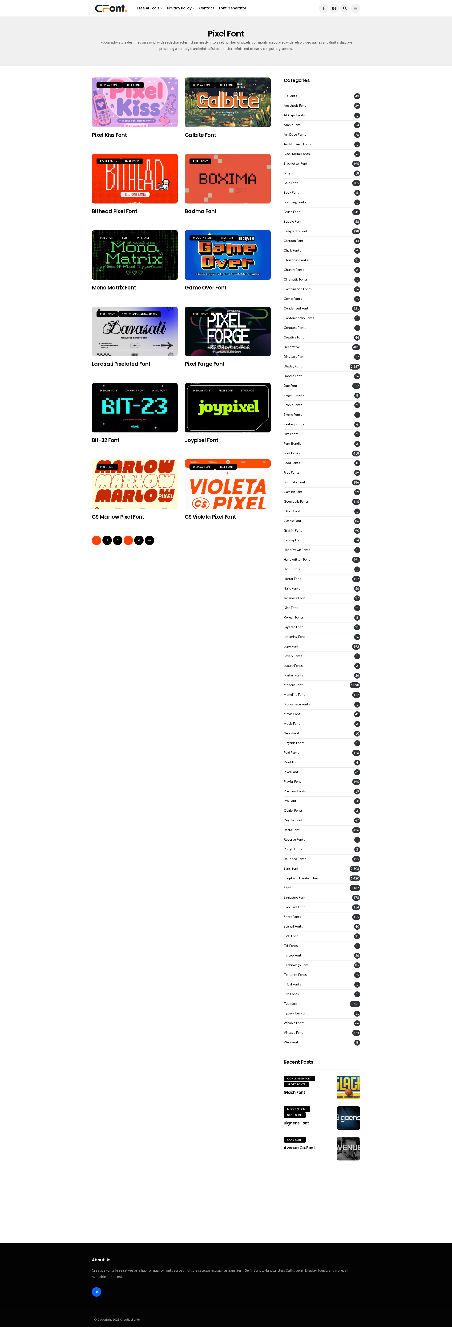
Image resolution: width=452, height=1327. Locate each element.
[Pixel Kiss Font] (135, 102)
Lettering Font (294, 637)
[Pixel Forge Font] (228, 331)
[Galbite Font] (228, 102)
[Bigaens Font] (348, 1118)
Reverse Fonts (294, 839)
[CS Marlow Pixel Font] (135, 484)
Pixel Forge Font (204, 364)
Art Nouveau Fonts (298, 144)
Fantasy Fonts (294, 424)
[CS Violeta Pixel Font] (228, 484)
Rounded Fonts (295, 859)
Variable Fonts (294, 1023)
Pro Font (290, 801)
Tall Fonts (291, 946)
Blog (287, 173)
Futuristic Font (294, 482)
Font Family (108, 161)
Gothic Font (292, 521)
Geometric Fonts (296, 501)
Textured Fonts (295, 975)
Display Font (109, 85)
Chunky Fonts (294, 270)
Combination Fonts (298, 289)
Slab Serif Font (294, 907)
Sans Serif (291, 868)
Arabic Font (292, 125)
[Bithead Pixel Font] (135, 179)
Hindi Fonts (292, 569)
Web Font (291, 1042)
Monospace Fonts (297, 704)
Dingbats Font (294, 356)
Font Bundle (293, 443)
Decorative (292, 347)
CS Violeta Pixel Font (210, 517)
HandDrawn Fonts (297, 550)
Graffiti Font (293, 530)
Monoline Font (294, 694)
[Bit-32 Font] (135, 408)
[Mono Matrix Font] (135, 255)
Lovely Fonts (293, 656)
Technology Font (296, 965)
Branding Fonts (295, 202)
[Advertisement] (322, 1201)
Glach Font (294, 1092)
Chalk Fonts (292, 250)
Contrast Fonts (295, 328)
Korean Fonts (294, 617)
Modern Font (203, 238)
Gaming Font (135, 390)
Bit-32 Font (105, 440)
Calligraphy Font (295, 231)
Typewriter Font (296, 1013)
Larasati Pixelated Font (121, 364)
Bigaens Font (296, 1123)
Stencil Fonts (293, 926)
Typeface (143, 238)
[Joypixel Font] (228, 408)
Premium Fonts (295, 791)
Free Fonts (291, 472)
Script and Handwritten (139, 314)
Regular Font (293, 820)
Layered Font (293, 627)
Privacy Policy (179, 8)
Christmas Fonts (296, 260)
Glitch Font (292, 511)
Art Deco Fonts (295, 134)
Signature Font (295, 897)
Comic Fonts (293, 299)
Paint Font (291, 762)
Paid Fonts (291, 752)
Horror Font (292, 579)
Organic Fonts (294, 743)
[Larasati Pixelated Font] (135, 331)
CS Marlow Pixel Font (118, 517)
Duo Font (290, 385)
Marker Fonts (293, 675)
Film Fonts (291, 434)
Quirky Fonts (293, 810)
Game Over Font (205, 287)
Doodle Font (293, 376)
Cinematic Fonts (296, 279)
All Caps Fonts (294, 115)
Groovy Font (293, 540)
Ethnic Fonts (293, 405)
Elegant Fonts (294, 395)
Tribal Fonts (292, 984)
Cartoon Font (293, 241)
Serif (125, 238)
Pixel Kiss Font (109, 135)
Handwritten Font (297, 559)
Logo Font (291, 646)
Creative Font (294, 337)
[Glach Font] (348, 1087)
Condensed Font (296, 308)
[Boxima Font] (228, 179)
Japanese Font (294, 598)
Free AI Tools (148, 8)
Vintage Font (293, 1032)
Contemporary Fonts (299, 318)
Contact (206, 8)
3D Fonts (290, 96)
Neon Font (291, 733)
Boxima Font (201, 211)
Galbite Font (200, 135)
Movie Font (292, 714)
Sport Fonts (292, 917)
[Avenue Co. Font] (348, 1148)
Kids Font (291, 608)
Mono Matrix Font (114, 287)
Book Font (291, 192)
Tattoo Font (292, 955)
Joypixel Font (201, 440)
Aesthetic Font (295, 105)
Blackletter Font (295, 163)
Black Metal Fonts (297, 154)
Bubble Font (293, 221)
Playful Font (292, 781)
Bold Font (291, 183)
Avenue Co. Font (299, 1148)
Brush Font (292, 212)
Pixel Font (133, 85)
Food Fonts (292, 463)
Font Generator (232, 8)
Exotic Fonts (293, 414)
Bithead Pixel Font (114, 211)
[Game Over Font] (228, 255)
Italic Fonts (292, 588)
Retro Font (292, 830)
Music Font (292, 723)
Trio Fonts (291, 994)
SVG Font (291, 936)
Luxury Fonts (293, 666)
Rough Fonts (293, 849)
